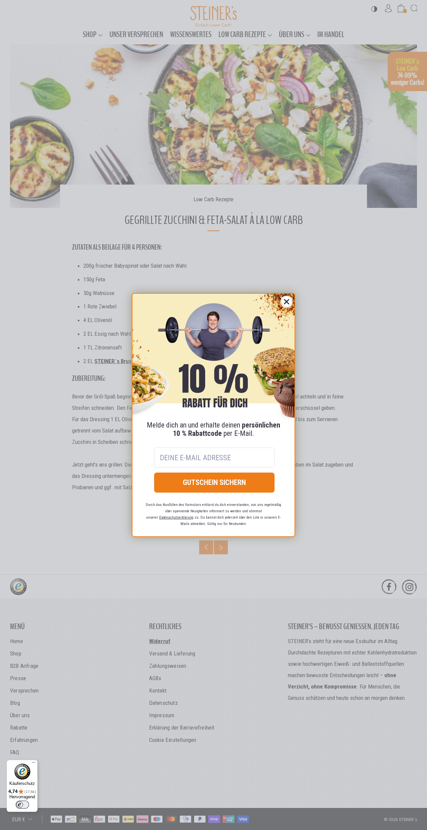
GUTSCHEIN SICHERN (214, 482)
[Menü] (34, 764)
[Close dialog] (286, 301)
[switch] (22, 805)
